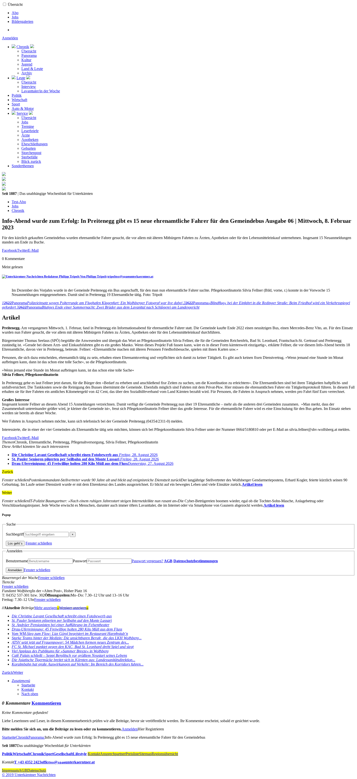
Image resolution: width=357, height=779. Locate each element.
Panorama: (36, 737)
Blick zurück (31, 161)
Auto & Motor (23, 108)
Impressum (10, 770)
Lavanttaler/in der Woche (40, 91)
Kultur (26, 60)
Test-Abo (19, 202)
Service (22, 113)
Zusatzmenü (21, 681)
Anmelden (10, 38)
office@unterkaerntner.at (68, 762)
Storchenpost (31, 153)
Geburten (28, 148)
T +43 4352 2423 (27, 762)
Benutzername (17, 561)
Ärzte (25, 135)
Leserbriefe (30, 131)
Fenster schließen (39, 543)
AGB (168, 561)
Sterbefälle (29, 157)
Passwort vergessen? (147, 561)
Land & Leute (32, 69)
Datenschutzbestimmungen (195, 561)
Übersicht (15, 4)
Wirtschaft (19, 100)
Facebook (9, 250)
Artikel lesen (252, 484)
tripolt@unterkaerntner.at (130, 276)
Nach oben (29, 694)
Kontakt (27, 689)
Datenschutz (36, 770)
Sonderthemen (23, 166)
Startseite (28, 685)
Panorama (29, 55)
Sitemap (145, 754)
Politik (17, 95)
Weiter (18, 672)
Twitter (22, 250)
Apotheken (29, 140)
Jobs (15, 17)
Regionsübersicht (165, 754)
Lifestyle (80, 754)
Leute (21, 78)
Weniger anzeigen (73, 608)
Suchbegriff (15, 534)
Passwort (80, 561)
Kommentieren (46, 703)
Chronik (23, 47)
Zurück (7, 672)
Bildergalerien (22, 21)
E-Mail (33, 250)
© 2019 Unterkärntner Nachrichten (29, 775)
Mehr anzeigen (46, 608)
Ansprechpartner (113, 754)
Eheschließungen (34, 144)
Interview (28, 87)
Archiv (26, 73)
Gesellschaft (63, 754)
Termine (27, 126)
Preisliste (132, 754)
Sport (16, 104)
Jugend (26, 64)
